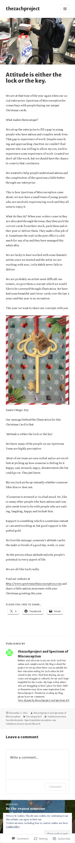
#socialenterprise (14, 720)
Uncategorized (34, 716)
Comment (55, 786)
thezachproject (23, 8)
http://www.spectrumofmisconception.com (33, 583)
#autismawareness (57, 716)
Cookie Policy (13, 827)
